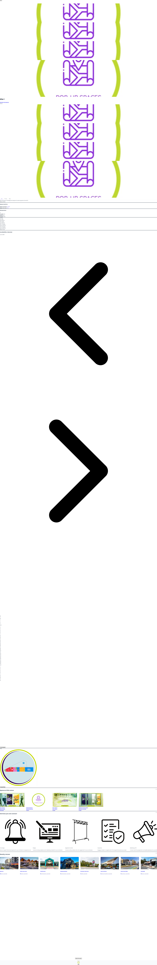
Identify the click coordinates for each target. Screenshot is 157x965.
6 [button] (0, 632)
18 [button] (0, 648)
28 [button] (0, 661)
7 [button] (0, 634)
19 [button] (0, 649)
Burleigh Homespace (4, 102)
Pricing (5, 198)
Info (1, 198)
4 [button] (0, 630)
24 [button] (0, 656)
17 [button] (0, 647)
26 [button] (0, 658)
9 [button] (0, 636)
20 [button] (0, 650)
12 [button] (0, 640)
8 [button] (0, 635)
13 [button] (0, 641)
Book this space (78, 958)
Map (10, 198)
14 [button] (0, 643)
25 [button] (0, 657)
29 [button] (0, 662)
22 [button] (0, 653)
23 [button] (0, 654)
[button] (2, 234)
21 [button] (0, 652)
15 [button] (0, 644)
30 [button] (0, 663)
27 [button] (0, 659)
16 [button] (0, 645)
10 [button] (0, 638)
